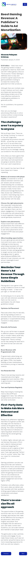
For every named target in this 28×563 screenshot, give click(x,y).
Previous (6, 553)
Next (23, 553)
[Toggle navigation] (25, 4)
